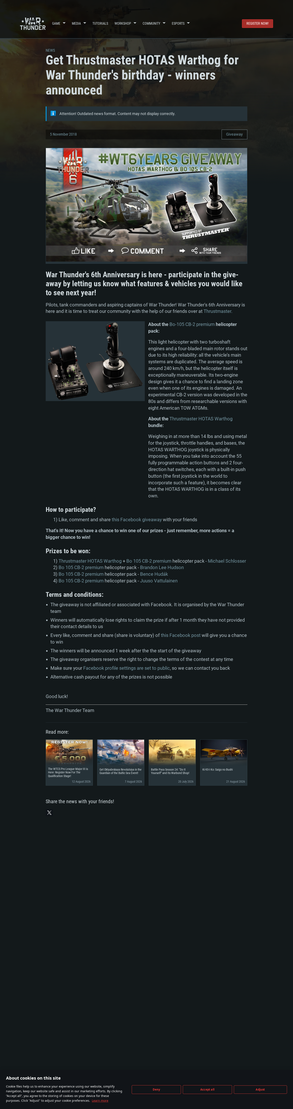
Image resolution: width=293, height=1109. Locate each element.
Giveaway (234, 134)
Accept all (207, 1089)
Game (56, 23)
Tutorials (100, 23)
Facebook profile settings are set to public (126, 668)
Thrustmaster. (218, 311)
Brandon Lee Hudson (162, 567)
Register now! (257, 23)
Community (151, 23)
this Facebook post (181, 635)
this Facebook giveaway (137, 519)
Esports (178, 23)
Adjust (260, 1089)
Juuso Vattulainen (159, 580)
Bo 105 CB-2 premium (148, 561)
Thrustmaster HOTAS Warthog (201, 418)
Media (76, 23)
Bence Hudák (154, 574)
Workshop (123, 23)
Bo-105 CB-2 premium (192, 324)
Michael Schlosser (227, 561)
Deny (156, 1089)
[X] (49, 812)
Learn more (100, 1100)
